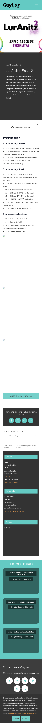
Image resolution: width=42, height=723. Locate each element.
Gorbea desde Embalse (8, 446)
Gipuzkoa (15, 482)
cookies (11, 713)
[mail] (17, 688)
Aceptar (16, 718)
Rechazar (25, 718)
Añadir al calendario (21, 396)
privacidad (18, 713)
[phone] (25, 688)
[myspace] (25, 680)
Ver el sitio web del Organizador (14, 511)
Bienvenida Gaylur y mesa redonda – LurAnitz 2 (26, 447)
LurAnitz (7, 477)
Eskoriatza (7, 482)
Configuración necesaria (29, 713)
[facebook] (9, 680)
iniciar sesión (12, 436)
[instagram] (17, 680)
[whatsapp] (32, 680)
